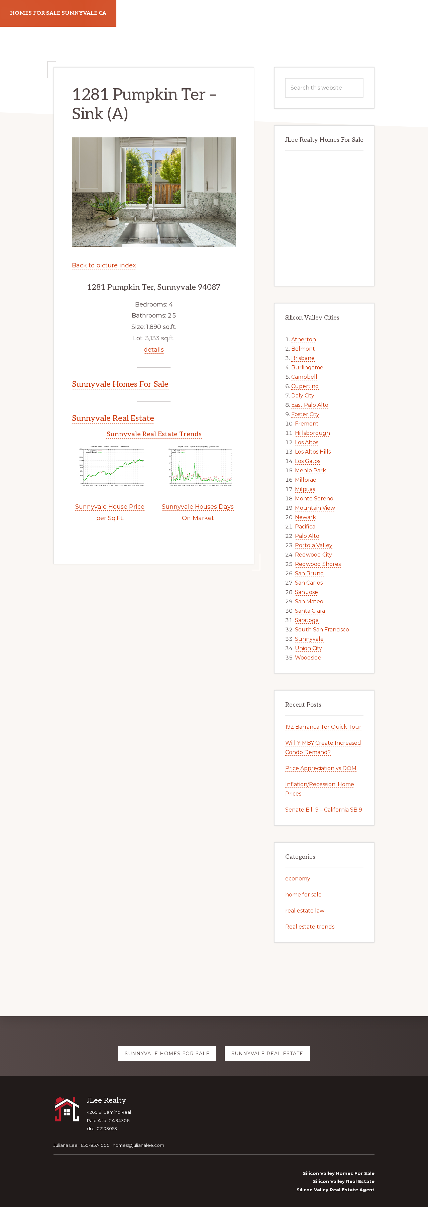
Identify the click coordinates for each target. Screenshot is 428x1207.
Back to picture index (104, 265)
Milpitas (305, 489)
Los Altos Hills (313, 452)
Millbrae (305, 480)
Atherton (303, 339)
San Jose (306, 592)
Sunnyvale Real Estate (113, 418)
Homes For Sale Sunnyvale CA (58, 13)
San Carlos (309, 583)
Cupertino (305, 386)
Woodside (308, 657)
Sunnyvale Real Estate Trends (154, 434)
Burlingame (307, 367)
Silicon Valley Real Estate (343, 1181)
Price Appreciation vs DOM (320, 768)
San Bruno (309, 573)
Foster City (305, 414)
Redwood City (313, 555)
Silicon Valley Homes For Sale (338, 1173)
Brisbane (303, 358)
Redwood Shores (318, 564)
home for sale (303, 894)
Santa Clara (310, 611)
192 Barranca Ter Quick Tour (323, 727)
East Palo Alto (309, 405)
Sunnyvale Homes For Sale (120, 384)
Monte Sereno (314, 498)
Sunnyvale (309, 639)
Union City (308, 648)
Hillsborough (312, 433)
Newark (305, 517)
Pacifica (305, 526)
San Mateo (309, 601)
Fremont (307, 423)
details (154, 349)
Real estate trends (309, 927)
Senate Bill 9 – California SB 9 (323, 810)
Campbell (304, 377)
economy (297, 878)
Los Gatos (307, 461)
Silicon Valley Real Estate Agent (335, 1189)
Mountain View (315, 508)
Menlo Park (310, 470)
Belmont (303, 349)
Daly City (302, 395)
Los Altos (306, 442)
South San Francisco (322, 629)
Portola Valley (313, 545)
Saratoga (307, 620)
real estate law (304, 911)
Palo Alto (307, 536)
